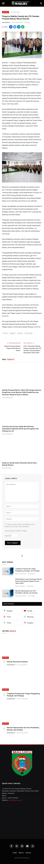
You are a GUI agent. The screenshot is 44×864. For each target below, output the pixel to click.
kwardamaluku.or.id (15, 800)
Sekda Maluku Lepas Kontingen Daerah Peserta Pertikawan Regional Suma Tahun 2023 (28, 581)
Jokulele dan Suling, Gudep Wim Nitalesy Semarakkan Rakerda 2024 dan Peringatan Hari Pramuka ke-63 (20, 428)
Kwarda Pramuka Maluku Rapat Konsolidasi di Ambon (12, 348)
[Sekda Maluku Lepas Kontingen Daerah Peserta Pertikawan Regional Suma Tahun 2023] (7, 582)
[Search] (41, 3)
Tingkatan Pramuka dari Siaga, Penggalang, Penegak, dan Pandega (27, 570)
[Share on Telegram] (18, 27)
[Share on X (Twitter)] (14, 27)
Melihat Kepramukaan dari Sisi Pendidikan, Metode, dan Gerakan (26, 592)
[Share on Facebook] (10, 27)
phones (20, 333)
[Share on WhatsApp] (22, 27)
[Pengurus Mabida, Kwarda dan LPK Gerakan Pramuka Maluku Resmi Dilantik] (22, 45)
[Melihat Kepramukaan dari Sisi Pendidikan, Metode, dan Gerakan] (7, 593)
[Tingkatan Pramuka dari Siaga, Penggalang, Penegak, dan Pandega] (7, 571)
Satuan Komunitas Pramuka (17, 662)
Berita (21, 853)
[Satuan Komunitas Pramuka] (22, 647)
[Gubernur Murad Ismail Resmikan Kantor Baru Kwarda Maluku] (22, 448)
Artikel (5, 657)
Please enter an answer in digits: (16, 531)
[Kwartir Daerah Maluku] (22, 3)
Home (15, 853)
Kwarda (5, 12)
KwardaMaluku (6, 22)
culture (5, 333)
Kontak (28, 853)
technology (28, 333)
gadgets (12, 333)
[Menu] (3, 3)
